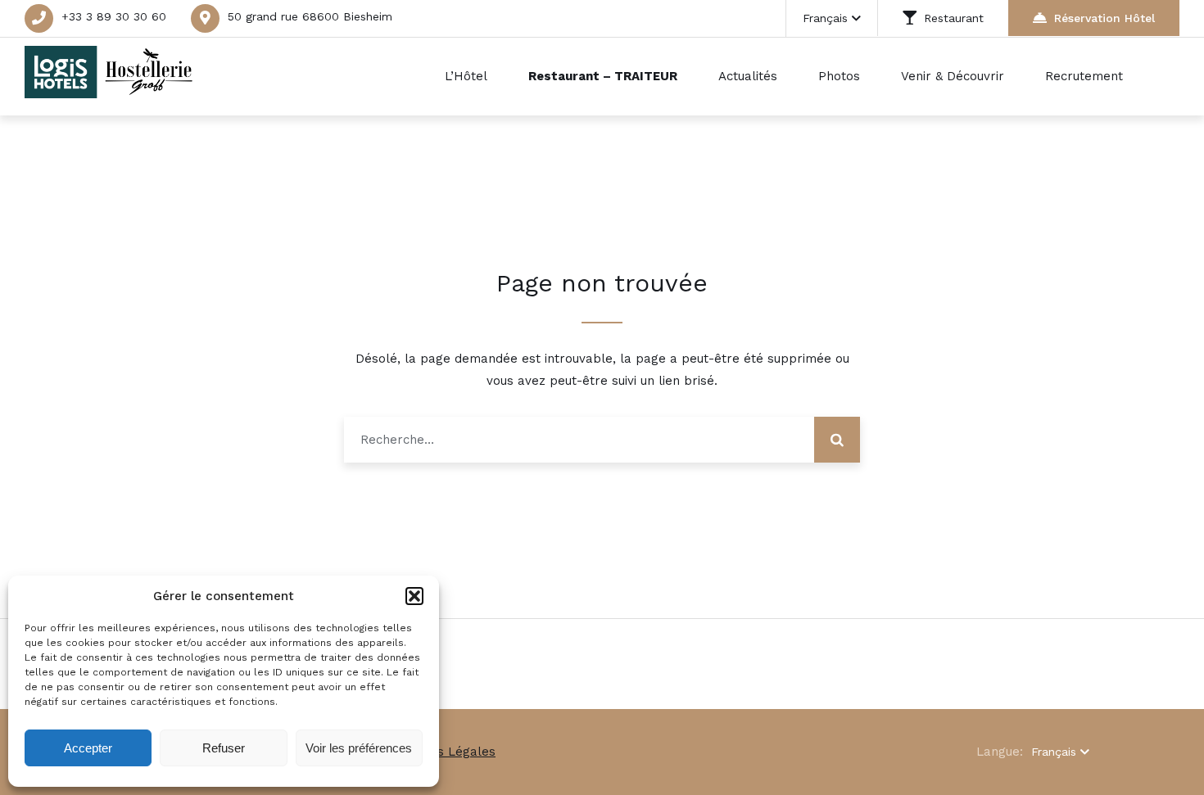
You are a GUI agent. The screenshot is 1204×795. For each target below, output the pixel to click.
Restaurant (954, 18)
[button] (414, 596)
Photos (839, 76)
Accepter (88, 748)
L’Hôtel (466, 76)
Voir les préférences (359, 748)
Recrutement (1084, 76)
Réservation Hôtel (1104, 18)
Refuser (223, 748)
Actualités (747, 76)
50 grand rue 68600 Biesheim (310, 16)
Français (825, 18)
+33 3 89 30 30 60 (113, 16)
